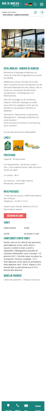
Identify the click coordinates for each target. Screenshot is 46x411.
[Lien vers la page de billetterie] (35, 4)
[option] (23, 43)
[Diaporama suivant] (40, 43)
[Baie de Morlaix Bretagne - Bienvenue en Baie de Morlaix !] (11, 4)
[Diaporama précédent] (6, 43)
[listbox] (23, 43)
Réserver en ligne (15, 215)
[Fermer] (42, 12)
